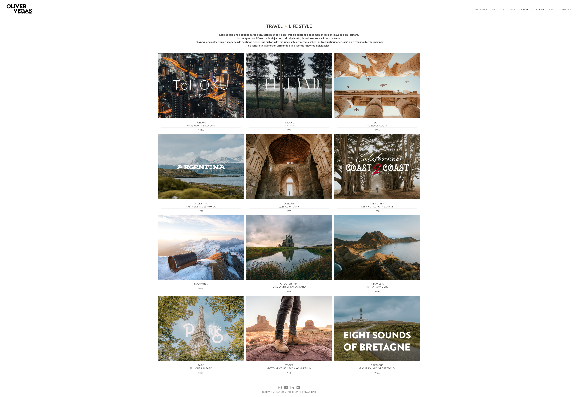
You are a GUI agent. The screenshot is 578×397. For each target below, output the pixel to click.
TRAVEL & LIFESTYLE (533, 10)
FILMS (495, 10)
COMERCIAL (510, 10)
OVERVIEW (481, 10)
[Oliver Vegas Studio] (19, 9)
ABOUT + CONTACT (560, 10)
